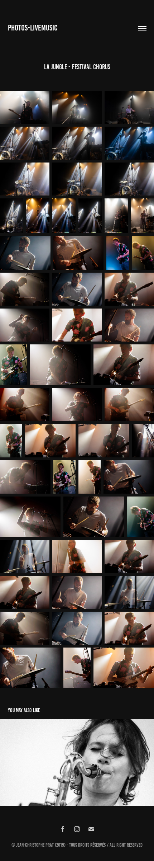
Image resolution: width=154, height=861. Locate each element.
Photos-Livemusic (32, 27)
